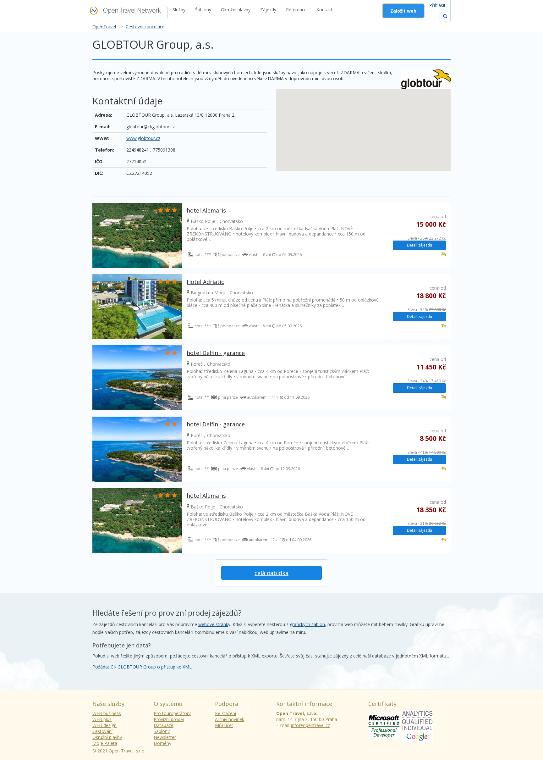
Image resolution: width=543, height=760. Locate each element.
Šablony (203, 10)
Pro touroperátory (172, 713)
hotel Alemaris (206, 210)
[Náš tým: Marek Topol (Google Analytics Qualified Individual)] (417, 726)
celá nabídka (271, 573)
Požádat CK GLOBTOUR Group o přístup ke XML (142, 667)
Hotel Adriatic (205, 282)
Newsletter (165, 737)
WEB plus (102, 719)
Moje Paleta (104, 743)
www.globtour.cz (143, 138)
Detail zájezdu (419, 245)
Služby (179, 10)
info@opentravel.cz (310, 725)
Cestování (102, 731)
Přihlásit (437, 5)
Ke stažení (225, 713)
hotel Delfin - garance (216, 353)
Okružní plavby (235, 10)
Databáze (163, 725)
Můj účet (224, 725)
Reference (296, 10)
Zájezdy (268, 10)
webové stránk (213, 624)
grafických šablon (307, 624)
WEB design (104, 725)
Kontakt (324, 10)
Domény (162, 743)
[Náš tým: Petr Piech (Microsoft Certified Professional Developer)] (384, 726)
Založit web (403, 11)
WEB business (106, 713)
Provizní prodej (169, 719)
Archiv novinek (229, 719)
